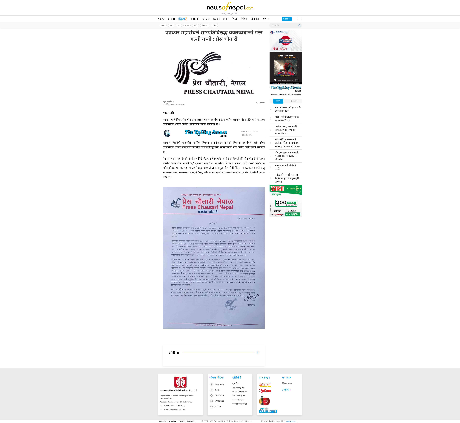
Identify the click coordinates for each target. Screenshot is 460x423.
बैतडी (195, 25)
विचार (225, 19)
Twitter (218, 390)
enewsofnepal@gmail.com (174, 409)
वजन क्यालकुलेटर (238, 400)
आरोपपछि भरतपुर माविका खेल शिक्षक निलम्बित (286, 155)
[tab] (278, 101)
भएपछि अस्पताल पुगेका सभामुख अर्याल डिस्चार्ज (286, 130)
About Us (162, 421)
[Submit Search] (299, 25)
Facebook (219, 384)
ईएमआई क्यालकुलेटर (239, 392)
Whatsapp (219, 401)
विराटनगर (204, 25)
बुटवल (187, 25)
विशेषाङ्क (244, 19)
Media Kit (190, 421)
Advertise (172, 421)
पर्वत (179, 25)
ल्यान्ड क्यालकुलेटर (239, 396)
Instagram (219, 395)
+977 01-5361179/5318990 (174, 406)
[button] (299, 19)
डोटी (171, 25)
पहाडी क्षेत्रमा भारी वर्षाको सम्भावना (288, 109)
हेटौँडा (214, 25)
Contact (181, 421)
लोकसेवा (255, 19)
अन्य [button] (264, 19)
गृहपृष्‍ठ (161, 19)
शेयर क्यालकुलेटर (238, 388)
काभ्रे (163, 25)
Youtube (217, 406)
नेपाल (234, 19)
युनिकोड (235, 383)
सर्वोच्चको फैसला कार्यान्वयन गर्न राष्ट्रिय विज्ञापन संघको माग (287, 143)
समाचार (171, 19)
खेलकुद (216, 19)
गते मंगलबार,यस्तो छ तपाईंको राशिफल (287, 119)
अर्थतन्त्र (206, 19)
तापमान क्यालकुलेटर (239, 404)
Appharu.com (291, 421)
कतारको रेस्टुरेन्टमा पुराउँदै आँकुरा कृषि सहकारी (287, 178)
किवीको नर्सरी (285, 167)
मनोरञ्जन (194, 19)
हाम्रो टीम (286, 390)
